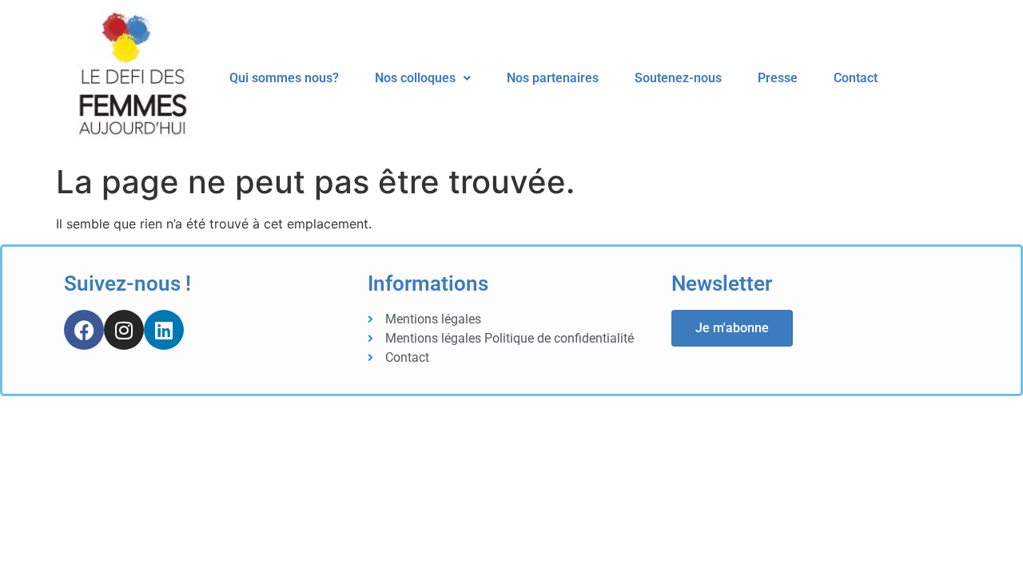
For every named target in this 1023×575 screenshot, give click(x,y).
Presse (778, 77)
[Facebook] (84, 330)
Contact (856, 77)
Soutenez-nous (678, 77)
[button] (423, 78)
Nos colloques (415, 77)
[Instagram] (124, 330)
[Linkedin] (164, 330)
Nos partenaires (553, 77)
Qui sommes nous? (284, 77)
